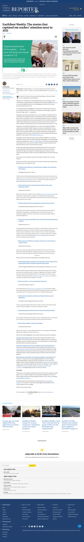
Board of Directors (72, 516)
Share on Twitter (52, 84)
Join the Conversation (6, 96)
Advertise (4, 536)
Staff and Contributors (73, 514)
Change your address (58, 516)
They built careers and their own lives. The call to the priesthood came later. (71, 130)
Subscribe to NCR (41, 507)
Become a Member (26, 509)
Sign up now (76, 9)
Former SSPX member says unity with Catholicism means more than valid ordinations (71, 78)
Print (57, 84)
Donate (70, 15)
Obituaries (4, 534)
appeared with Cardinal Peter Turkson (27, 179)
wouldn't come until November (48, 194)
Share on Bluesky (46, 84)
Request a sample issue (43, 519)
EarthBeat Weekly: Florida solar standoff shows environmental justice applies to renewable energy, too (70, 425)
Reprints (55, 519)
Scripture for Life (6, 519)
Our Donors (25, 519)
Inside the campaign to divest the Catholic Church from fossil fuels (35, 345)
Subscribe (79, 15)
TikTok (42, 526)
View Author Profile (5, 90)
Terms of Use (33, 530)
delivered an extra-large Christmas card (42, 275)
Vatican (15, 15)
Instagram (40, 526)
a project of (42, 1)
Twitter (32, 526)
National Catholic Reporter (80, 526)
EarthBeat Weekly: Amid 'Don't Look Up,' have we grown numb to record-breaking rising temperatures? (51, 425)
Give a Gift (40, 512)
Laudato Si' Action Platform (36, 141)
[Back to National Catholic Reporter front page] (20, 10)
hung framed (39, 235)
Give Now (24, 507)
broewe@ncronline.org (6, 92)
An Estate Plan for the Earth (24, 337)
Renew (74, 15)
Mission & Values (72, 509)
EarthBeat (41, 15)
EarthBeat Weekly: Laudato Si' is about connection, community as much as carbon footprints (31, 425)
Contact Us (55, 507)
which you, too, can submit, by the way (36, 288)
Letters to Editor (56, 514)
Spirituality (33, 15)
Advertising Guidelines (26, 530)
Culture (20, 15)
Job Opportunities (57, 512)
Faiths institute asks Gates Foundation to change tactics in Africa (36, 203)
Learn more (8, 98)
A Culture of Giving (26, 512)
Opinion (26, 15)
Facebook (34, 526)
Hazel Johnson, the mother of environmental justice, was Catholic (34, 357)
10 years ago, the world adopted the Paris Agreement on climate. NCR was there (10, 424)
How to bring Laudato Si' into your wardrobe (30, 323)
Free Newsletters (41, 514)
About (69, 507)
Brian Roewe (6, 429)
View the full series (48, 392)
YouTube (37, 526)
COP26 (38, 115)
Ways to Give (25, 514)
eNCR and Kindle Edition (43, 516)
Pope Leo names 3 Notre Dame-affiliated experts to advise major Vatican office (71, 104)
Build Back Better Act (37, 135)
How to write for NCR (58, 509)
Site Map (43, 530)
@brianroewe (12, 93)
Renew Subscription (42, 509)
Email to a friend (54, 84)
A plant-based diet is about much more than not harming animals (36, 310)
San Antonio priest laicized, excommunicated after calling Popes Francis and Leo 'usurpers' (71, 51)
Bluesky (29, 526)
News (10, 15)
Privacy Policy (71, 512)
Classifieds (4, 532)
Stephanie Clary (26, 431)
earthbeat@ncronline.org (24, 378)
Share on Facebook (49, 84)
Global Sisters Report (51, 15)
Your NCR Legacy (26, 516)
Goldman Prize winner (48, 362)
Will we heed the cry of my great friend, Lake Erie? (32, 281)
